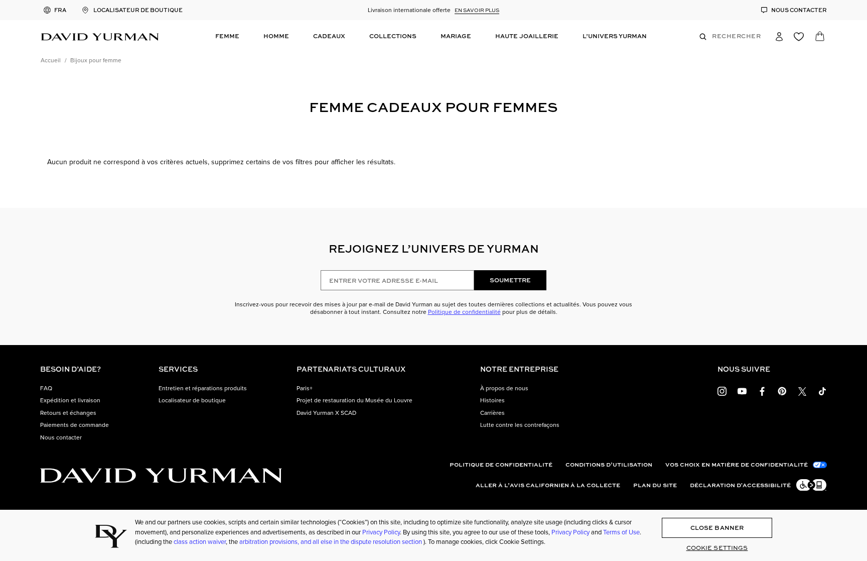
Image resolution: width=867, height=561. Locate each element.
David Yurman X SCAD (326, 412)
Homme (276, 36)
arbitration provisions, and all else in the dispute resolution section (331, 541)
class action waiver (200, 541)
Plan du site (655, 485)
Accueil (51, 60)
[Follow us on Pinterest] (782, 390)
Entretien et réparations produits (203, 388)
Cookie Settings (717, 547)
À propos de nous (504, 388)
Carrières (492, 412)
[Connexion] (784, 36)
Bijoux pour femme (95, 60)
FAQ (46, 388)
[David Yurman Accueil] (100, 36)
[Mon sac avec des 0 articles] (821, 38)
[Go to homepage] (161, 475)
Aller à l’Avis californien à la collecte (548, 485)
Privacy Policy (381, 532)
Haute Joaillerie (526, 36)
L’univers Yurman (615, 36)
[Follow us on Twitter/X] (802, 390)
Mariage (456, 36)
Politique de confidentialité (464, 311)
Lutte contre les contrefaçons (519, 424)
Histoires (492, 400)
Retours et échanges (68, 412)
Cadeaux (329, 36)
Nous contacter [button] (61, 437)
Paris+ (305, 388)
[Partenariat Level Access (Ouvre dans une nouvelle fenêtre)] (811, 485)
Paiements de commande (74, 424)
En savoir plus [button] (477, 10)
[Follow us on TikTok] (822, 390)
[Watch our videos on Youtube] (742, 390)
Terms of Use (621, 532)
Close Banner (717, 527)
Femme (227, 36)
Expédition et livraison (70, 400)
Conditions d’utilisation (608, 464)
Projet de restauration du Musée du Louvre (354, 400)
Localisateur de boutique (192, 400)
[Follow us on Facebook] (762, 390)
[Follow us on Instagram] (722, 390)
